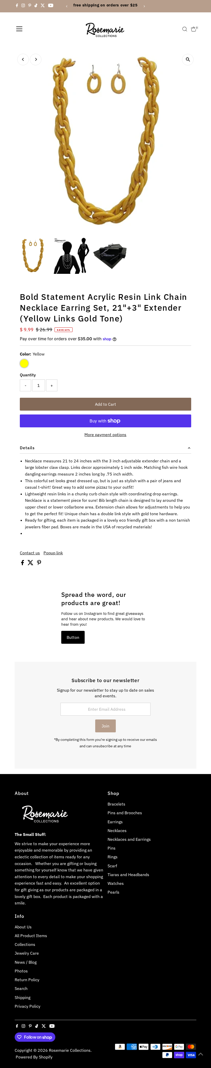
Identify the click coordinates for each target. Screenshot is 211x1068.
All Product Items (31, 935)
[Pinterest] (29, 6)
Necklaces (117, 830)
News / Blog (26, 962)
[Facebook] (17, 6)
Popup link (53, 553)
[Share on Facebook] (23, 563)
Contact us (30, 553)
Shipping (22, 997)
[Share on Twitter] (31, 563)
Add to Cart (105, 404)
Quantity (28, 374)
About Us (23, 926)
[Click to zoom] (188, 59)
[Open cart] (193, 29)
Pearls (113, 892)
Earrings (115, 821)
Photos (21, 970)
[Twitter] (42, 6)
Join (105, 725)
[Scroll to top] (201, 1054)
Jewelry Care (27, 953)
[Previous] (67, 6)
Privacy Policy (27, 1006)
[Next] (144, 6)
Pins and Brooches (125, 812)
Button (73, 637)
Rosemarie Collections (70, 1050)
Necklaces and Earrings (129, 839)
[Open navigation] (19, 29)
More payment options (105, 434)
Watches (116, 883)
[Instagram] (23, 6)
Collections (25, 944)
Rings (113, 856)
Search (21, 988)
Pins (112, 848)
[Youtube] (51, 6)
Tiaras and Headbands (128, 874)
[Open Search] (184, 29)
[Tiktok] (36, 6)
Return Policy (27, 979)
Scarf (112, 865)
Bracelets (116, 804)
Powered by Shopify (34, 1056)
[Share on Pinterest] (39, 563)
